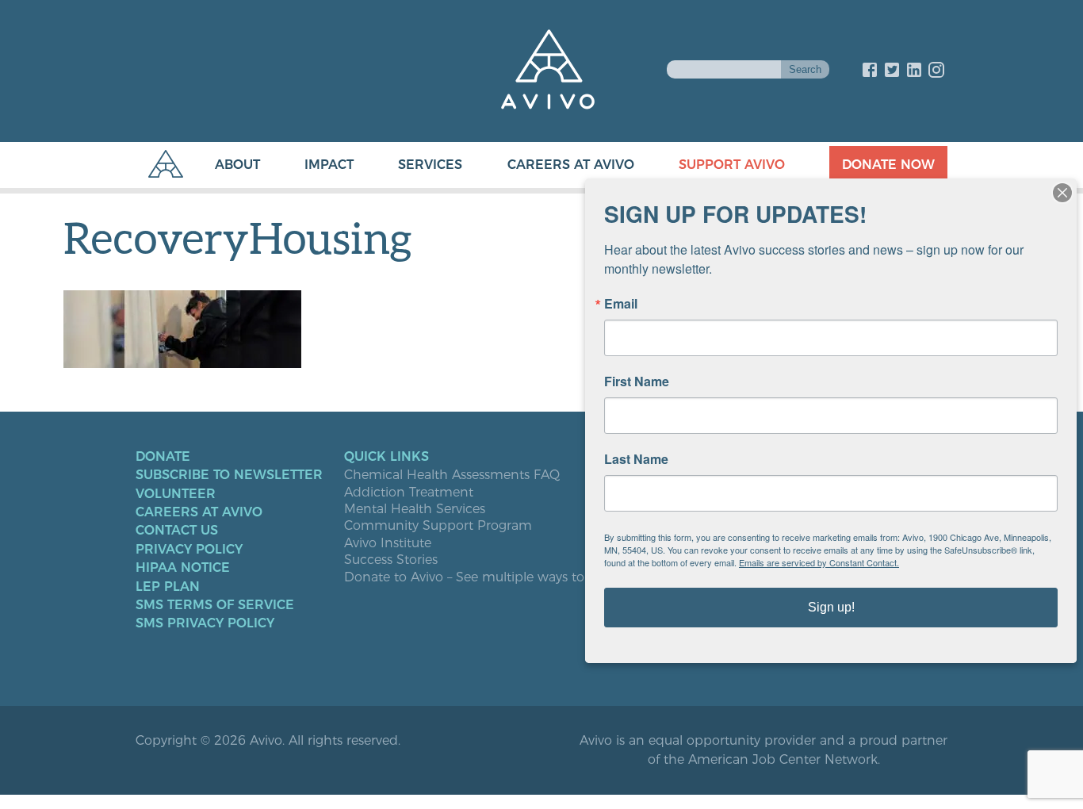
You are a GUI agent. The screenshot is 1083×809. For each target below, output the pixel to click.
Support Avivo (732, 164)
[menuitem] (221, 165)
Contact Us (177, 530)
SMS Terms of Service (215, 605)
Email (620, 303)
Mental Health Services (414, 509)
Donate (163, 457)
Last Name (636, 459)
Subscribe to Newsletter (229, 475)
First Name (636, 381)
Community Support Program (438, 526)
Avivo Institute (387, 543)
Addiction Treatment (408, 492)
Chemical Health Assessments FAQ (452, 475)
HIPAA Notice (183, 568)
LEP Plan (168, 587)
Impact (329, 164)
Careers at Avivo (570, 164)
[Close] (1062, 192)
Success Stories (391, 560)
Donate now (888, 164)
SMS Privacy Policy (205, 623)
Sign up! (831, 607)
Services (430, 164)
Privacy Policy (189, 550)
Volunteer (176, 494)
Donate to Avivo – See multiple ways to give (478, 577)
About (237, 164)
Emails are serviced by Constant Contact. (819, 562)
